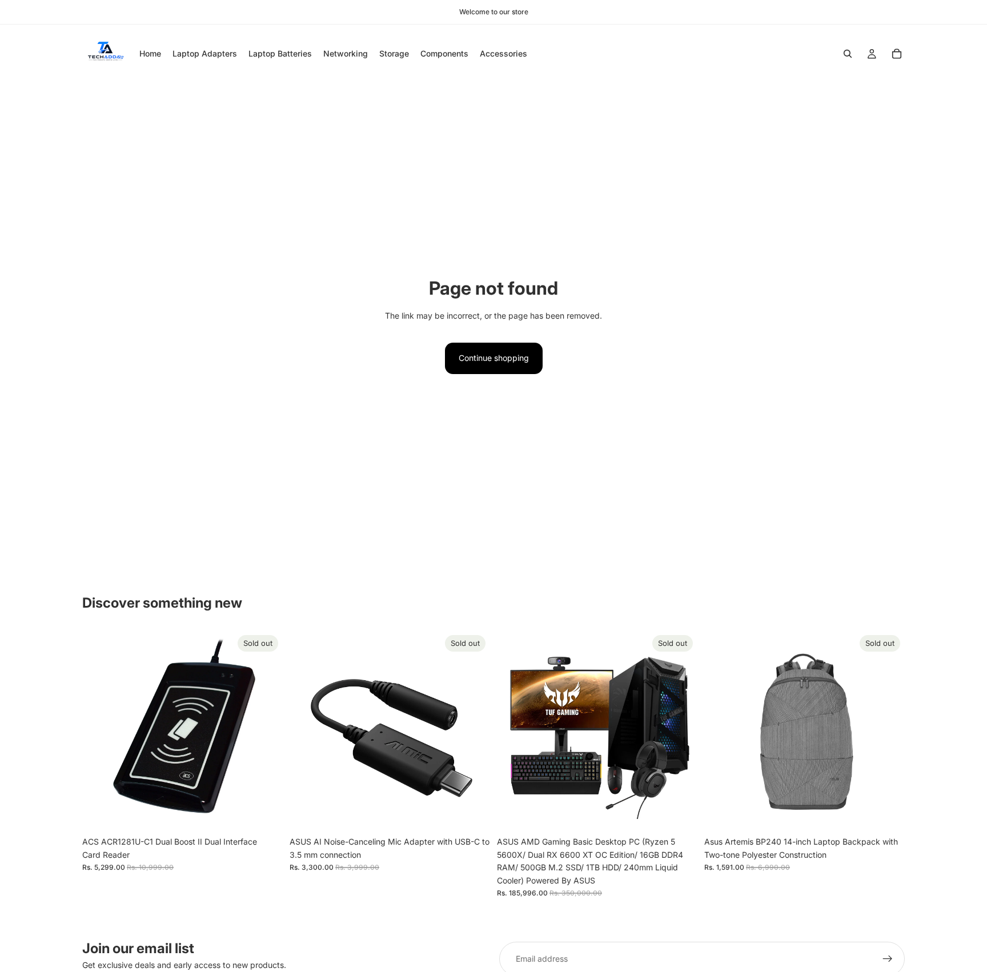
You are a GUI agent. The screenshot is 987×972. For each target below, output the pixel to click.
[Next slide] (265, 731)
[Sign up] (888, 959)
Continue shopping (494, 358)
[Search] (847, 53)
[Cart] (896, 53)
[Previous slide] (99, 731)
